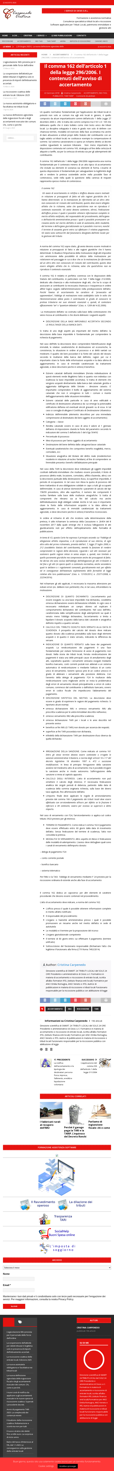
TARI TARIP (51, 41)
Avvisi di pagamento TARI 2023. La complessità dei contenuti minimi (18, 1412)
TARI (96, 1009)
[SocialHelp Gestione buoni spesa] (57, 1238)
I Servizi (41, 35)
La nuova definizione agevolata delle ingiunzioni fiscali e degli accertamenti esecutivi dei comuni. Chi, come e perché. (19, 1381)
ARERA (62, 41)
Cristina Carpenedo (72, 93)
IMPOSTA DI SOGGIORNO (80, 41)
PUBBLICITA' (58, 96)
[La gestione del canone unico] (57, 1194)
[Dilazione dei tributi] (75, 1208)
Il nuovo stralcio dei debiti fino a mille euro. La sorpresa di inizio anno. (20, 1434)
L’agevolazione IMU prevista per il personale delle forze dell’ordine (19, 1335)
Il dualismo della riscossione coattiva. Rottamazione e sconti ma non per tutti (19, 1423)
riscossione (83, 1009)
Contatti (81, 35)
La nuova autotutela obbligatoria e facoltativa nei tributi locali (19, 1367)
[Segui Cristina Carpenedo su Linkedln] (50, 1049)
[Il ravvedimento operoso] (38, 1208)
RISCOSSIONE (7, 41)
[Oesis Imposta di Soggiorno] (57, 1252)
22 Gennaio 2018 (51, 93)
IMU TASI (39, 41)
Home (5, 35)
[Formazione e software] (57, 1154)
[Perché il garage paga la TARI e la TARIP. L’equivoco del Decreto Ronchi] (75, 1113)
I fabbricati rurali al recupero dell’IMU (50, 1125)
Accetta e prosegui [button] (67, 1466)
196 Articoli (96, 1020)
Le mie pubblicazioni (62, 35)
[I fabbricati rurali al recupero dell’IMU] (51, 1110)
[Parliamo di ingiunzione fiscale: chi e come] (99, 1110)
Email (7, 1285)
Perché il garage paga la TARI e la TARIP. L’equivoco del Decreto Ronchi (75, 1132)
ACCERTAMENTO (24, 41)
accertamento (55, 1009)
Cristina (28, 35)
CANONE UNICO (101, 41)
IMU (70, 1009)
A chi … (15, 35)
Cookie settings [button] (46, 1465)
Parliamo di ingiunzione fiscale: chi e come (99, 1124)
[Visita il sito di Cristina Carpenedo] (41, 1049)
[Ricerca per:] (20, 138)
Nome (6, 1274)
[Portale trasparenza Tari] (57, 1223)
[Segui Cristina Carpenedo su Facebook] (45, 1049)
